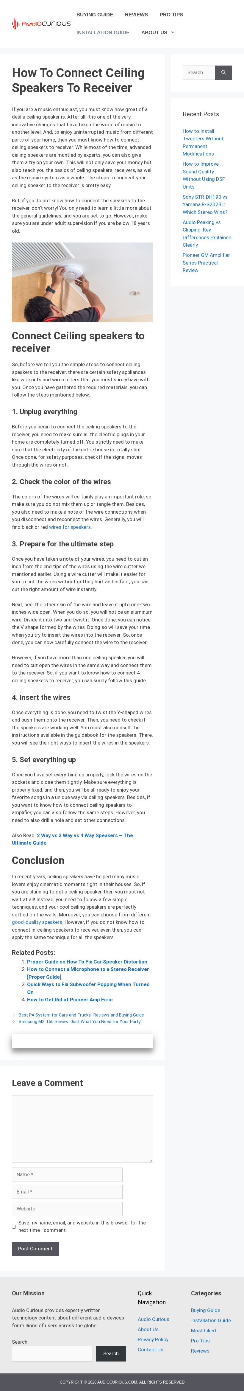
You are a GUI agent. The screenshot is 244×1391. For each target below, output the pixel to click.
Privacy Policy (153, 1339)
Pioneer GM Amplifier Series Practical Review (206, 262)
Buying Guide (94, 15)
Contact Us (150, 1350)
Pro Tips (171, 15)
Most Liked (203, 1331)
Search (19, 1342)
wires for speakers (70, 527)
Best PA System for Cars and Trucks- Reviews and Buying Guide (81, 1015)
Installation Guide (102, 32)
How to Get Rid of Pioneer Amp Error (70, 1000)
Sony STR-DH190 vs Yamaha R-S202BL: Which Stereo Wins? (205, 204)
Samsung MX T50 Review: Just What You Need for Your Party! (80, 1021)
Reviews (136, 15)
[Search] (223, 73)
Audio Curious (153, 1319)
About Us (154, 32)
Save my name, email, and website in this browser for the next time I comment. (82, 1226)
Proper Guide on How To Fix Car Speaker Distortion (87, 962)
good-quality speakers (37, 922)
